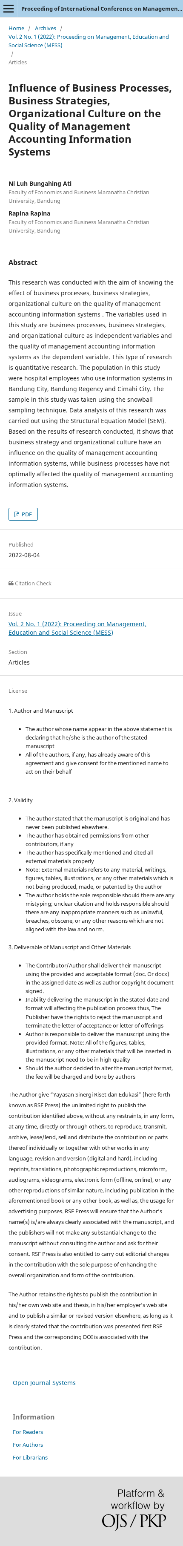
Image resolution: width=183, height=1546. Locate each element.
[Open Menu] (8, 8)
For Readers (28, 1432)
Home (16, 28)
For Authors (28, 1444)
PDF (26, 514)
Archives (45, 28)
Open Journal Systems (44, 1383)
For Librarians (30, 1457)
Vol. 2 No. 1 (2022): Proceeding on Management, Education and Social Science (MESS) (89, 41)
